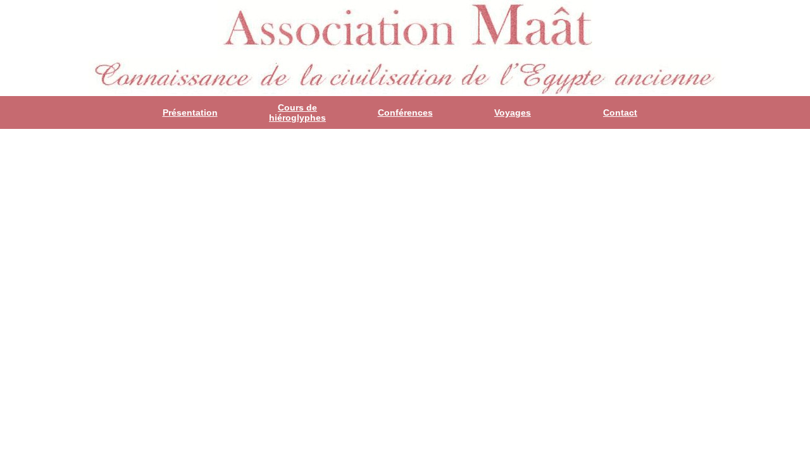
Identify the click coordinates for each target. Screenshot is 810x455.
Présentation (190, 112)
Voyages (512, 112)
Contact (620, 112)
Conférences (405, 112)
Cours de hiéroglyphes (297, 112)
